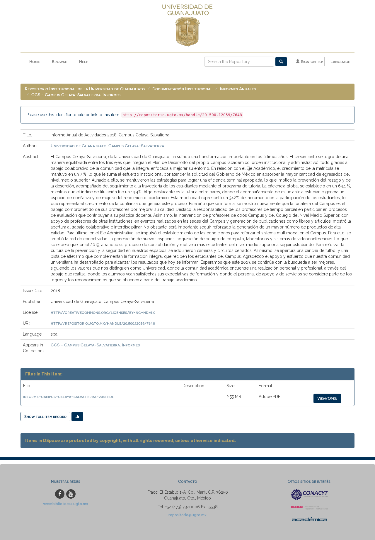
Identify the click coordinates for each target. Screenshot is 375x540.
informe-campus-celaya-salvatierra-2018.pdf (68, 396)
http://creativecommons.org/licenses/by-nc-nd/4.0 (103, 312)
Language (340, 61)
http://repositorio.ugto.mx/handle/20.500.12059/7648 (103, 323)
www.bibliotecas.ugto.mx (65, 504)
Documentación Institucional (182, 88)
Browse (59, 61)
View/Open (327, 398)
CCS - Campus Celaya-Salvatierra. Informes (75, 94)
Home (34, 61)
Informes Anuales (238, 88)
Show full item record (45, 416)
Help (83, 61)
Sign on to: (311, 61)
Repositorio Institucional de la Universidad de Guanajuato (85, 88)
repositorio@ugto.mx (187, 515)
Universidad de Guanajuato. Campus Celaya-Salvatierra (107, 145)
